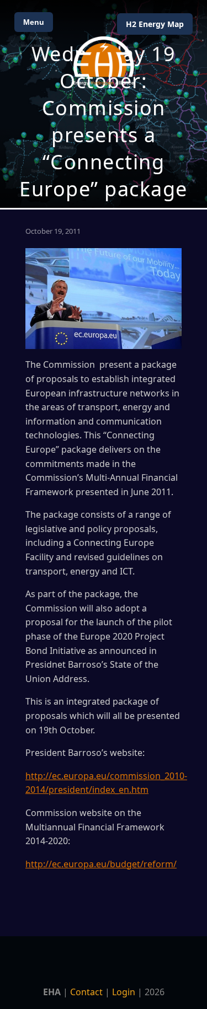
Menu (33, 22)
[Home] (103, 60)
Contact (86, 992)
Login (123, 992)
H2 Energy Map (155, 24)
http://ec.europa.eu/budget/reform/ (101, 864)
